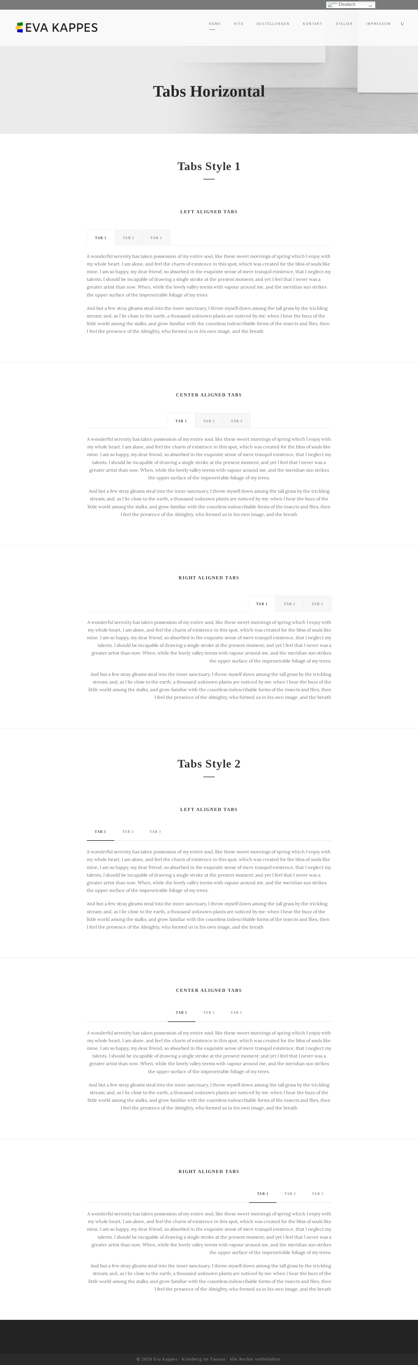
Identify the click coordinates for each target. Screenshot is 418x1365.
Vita (238, 23)
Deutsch (346, 4)
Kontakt (313, 23)
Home (215, 23)
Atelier (344, 23)
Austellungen (273, 23)
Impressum (378, 23)
